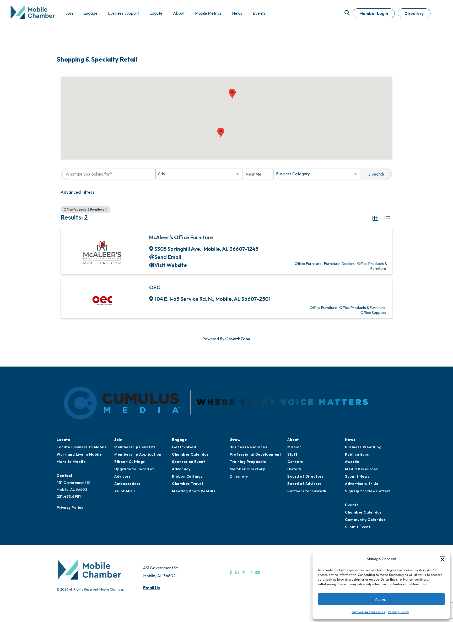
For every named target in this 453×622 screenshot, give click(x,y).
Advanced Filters (78, 192)
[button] (442, 558)
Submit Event (357, 527)
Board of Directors (305, 476)
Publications (357, 454)
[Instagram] (250, 572)
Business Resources (248, 447)
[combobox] (198, 174)
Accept (381, 599)
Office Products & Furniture (84, 209)
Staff (292, 454)
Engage (179, 439)
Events (351, 505)
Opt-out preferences (368, 612)
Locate (63, 439)
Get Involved (184, 447)
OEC (154, 287)
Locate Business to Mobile (82, 447)
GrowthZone (238, 338)
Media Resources (361, 469)
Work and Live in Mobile (79, 454)
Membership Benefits (135, 447)
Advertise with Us (361, 483)
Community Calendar (365, 519)
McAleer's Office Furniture (181, 237)
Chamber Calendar (190, 454)
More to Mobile (71, 461)
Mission (294, 447)
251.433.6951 (69, 496)
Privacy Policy (398, 612)
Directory (414, 13)
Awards (352, 461)
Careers (295, 461)
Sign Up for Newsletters (368, 491)
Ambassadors (127, 483)
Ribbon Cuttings (129, 461)
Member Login (373, 13)
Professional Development (255, 454)
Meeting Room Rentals (193, 491)
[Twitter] (244, 572)
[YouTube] (257, 572)
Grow (235, 439)
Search (377, 174)
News (350, 439)
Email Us (151, 587)
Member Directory (247, 469)
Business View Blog (363, 447)
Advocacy (181, 469)
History (294, 469)
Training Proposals (248, 461)
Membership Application (137, 454)
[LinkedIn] (237, 572)
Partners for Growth (306, 491)
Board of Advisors (304, 483)
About (293, 439)
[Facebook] (231, 572)
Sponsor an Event (188, 461)
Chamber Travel (187, 483)
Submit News (357, 476)
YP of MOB (124, 491)
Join (118, 439)
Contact (65, 475)
